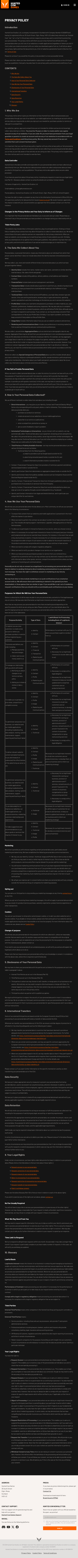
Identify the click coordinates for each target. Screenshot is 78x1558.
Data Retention (16, 98)
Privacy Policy (26, 1553)
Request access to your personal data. (24, 1167)
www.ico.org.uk (44, 200)
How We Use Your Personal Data (21, 84)
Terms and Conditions (13, 139)
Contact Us (47, 1491)
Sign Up (59, 1528)
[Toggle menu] (74, 5)
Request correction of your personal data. (25, 1171)
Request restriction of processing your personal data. (29, 1181)
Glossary (14, 105)
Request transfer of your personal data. (24, 1185)
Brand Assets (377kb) (50, 1498)
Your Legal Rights (17, 102)
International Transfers (19, 91)
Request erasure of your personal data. (24, 1174)
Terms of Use (11, 52)
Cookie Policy (30, 924)
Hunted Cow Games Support (11, 1515)
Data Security (16, 94)
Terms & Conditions (50, 1553)
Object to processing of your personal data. (25, 1178)
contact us (49, 1197)
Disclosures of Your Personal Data (22, 87)
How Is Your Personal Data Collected (23, 80)
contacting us (67, 893)
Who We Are (15, 73)
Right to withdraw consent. (20, 1188)
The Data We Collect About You (21, 77)
